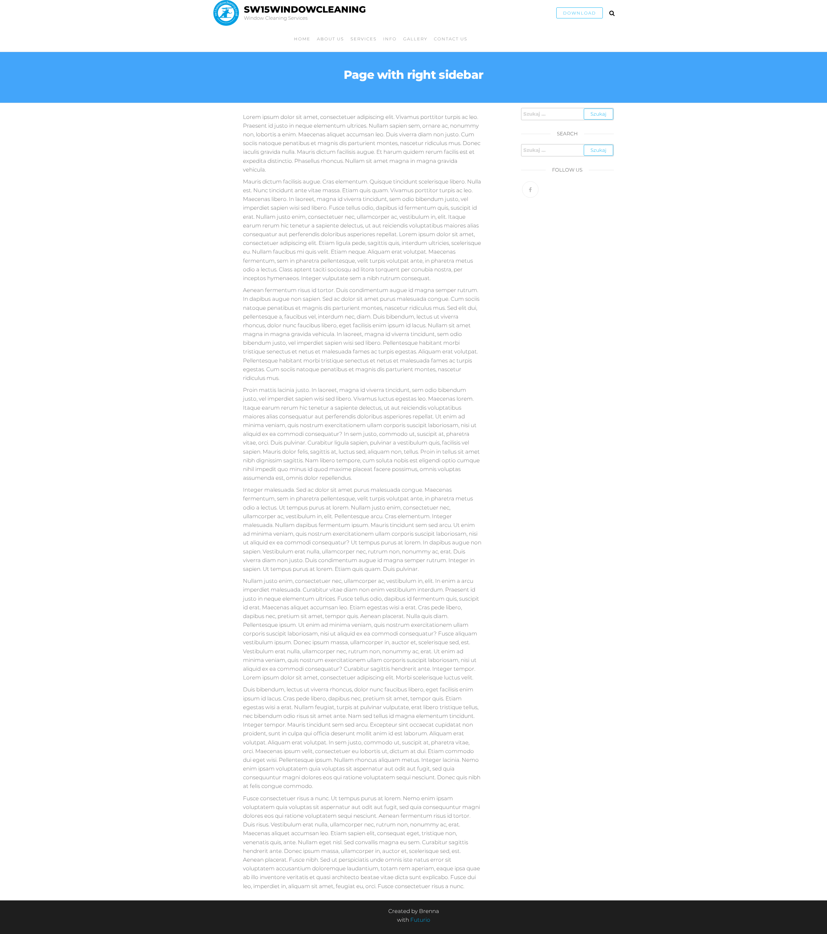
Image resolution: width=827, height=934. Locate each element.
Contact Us (450, 38)
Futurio (420, 920)
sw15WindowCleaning (305, 9)
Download (579, 13)
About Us (330, 38)
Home (302, 38)
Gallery (415, 38)
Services (364, 38)
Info (390, 38)
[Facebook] (530, 189)
